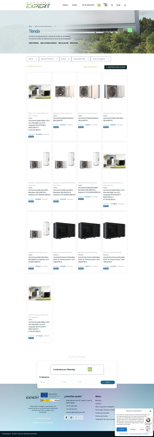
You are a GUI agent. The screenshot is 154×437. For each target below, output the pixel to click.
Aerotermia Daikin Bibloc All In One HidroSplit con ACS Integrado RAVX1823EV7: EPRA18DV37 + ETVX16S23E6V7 (114, 194)
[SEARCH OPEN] (112, 5)
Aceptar (121, 429)
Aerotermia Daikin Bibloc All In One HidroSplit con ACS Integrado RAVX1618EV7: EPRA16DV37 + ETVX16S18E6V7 (39, 326)
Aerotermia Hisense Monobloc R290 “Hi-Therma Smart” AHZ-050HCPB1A (64, 259)
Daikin (30, 118)
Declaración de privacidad (135, 433)
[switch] (148, 430)
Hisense (55, 255)
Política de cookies (124, 433)
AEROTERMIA (77, 357)
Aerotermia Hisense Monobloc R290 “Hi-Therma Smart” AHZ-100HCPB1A (114, 259)
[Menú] (151, 418)
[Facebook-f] (66, 417)
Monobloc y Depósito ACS (36, 183)
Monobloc (56, 113)
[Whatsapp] (76, 417)
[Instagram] (71, 417)
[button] (150, 411)
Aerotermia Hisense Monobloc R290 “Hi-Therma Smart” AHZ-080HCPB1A (89, 259)
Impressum (146, 433)
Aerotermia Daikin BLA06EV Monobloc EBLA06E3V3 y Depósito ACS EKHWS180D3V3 (64, 192)
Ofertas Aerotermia (66, 113)
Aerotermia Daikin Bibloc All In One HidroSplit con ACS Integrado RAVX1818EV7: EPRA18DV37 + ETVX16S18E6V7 (39, 125)
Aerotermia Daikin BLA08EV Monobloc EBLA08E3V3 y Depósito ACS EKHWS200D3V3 (89, 190)
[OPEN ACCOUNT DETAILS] (125, 5)
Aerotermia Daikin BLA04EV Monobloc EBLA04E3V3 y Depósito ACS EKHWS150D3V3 (39, 192)
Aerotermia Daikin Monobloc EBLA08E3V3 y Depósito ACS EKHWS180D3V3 (38, 259)
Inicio (30, 26)
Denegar (133, 429)
